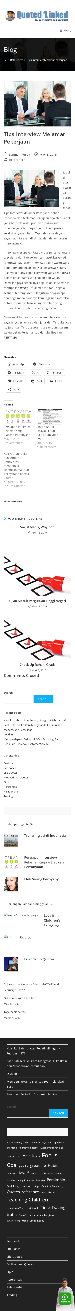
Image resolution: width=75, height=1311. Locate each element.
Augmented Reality (28, 1147)
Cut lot (25, 937)
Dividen (8, 734)
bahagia (11, 1156)
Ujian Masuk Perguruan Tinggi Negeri (37, 601)
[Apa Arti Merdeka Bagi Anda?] (20, 470)
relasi (43, 1192)
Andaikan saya (38, 1142)
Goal (12, 1165)
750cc (27, 1142)
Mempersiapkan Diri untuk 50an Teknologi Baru (32, 739)
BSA (38, 1156)
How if (23, 1172)
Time (45, 1207)
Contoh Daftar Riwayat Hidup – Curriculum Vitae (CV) (47, 433)
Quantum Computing (52, 1186)
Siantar (51, 1192)
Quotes (13, 1191)
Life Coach (10, 768)
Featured (9, 763)
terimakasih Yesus (16, 1208)
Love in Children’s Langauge (52, 920)
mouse (30, 1180)
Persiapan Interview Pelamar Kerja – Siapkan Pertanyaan (17, 431)
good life (23, 1166)
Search (8, 692)
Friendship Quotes (39, 959)
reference (30, 1191)
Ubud (25, 1220)
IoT (39, 1173)
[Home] (5, 60)
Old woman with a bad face (20, 998)
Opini (7, 782)
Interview (16, 501)
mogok (21, 1180)
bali (19, 1156)
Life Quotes (10, 772)
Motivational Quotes (16, 777)
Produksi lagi (13, 1186)
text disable (33, 1208)
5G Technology (14, 1142)
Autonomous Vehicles (51, 1147)
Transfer (23, 1215)
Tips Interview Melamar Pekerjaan (47, 60)
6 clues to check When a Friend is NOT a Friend (31, 984)
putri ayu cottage (31, 1186)
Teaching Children (27, 1199)
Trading (8, 796)
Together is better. (15, 1012)
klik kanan (47, 1173)
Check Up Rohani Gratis (37, 664)
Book (28, 1155)
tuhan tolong (13, 1220)
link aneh (11, 1180)
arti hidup (12, 1147)
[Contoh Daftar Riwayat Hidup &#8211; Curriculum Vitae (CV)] (49, 417)
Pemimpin (56, 1179)
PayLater (40, 1180)
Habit (53, 1165)
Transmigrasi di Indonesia (45, 835)
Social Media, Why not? (37, 527)
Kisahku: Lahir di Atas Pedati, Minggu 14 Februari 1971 (36, 720)
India (33, 1173)
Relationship (11, 791)
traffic (12, 1214)
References (17, 160)
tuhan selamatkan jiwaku (42, 1215)
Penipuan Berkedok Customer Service (26, 744)
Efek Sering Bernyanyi (42, 879)
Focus (50, 1155)
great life (38, 1165)
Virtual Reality (37, 1220)
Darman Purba (19, 154)
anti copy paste (56, 1142)
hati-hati (11, 1173)
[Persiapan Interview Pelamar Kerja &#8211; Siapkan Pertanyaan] (18, 417)
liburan (58, 1173)
